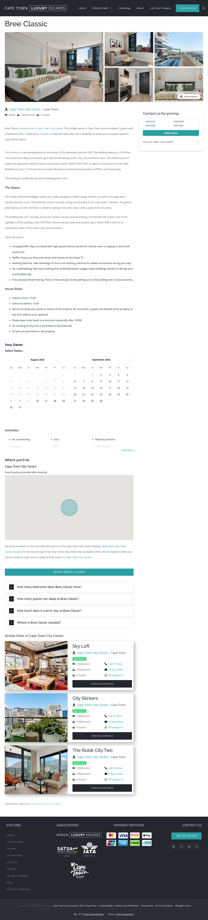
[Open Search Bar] (203, 8)
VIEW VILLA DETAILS (102, 683)
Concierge (124, 8)
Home (82, 8)
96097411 (90, 855)
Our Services (14, 855)
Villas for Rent (100, 8)
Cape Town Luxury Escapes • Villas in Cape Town (75, 905)
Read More (128, 450)
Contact (11, 868)
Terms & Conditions (18, 889)
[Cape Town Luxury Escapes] (36, 8)
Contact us (46, 133)
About (140, 8)
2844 (67, 855)
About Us (12, 862)
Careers (11, 848)
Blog (9, 882)
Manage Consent (183, 905)
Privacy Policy (147, 905)
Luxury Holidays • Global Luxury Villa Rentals (119, 905)
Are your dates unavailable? (158, 141)
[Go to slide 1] (98, 100)
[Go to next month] (128, 359)
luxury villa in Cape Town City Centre (41, 128)
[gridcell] (37, 401)
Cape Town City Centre (25, 109)
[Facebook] (174, 847)
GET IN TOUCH (186, 836)
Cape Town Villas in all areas (46, 803)
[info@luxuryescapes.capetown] (189, 847)
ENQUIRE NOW (187, 8)
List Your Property (160, 8)
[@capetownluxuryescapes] (181, 847)
